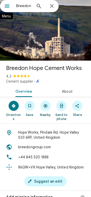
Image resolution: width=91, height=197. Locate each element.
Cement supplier (19, 81)
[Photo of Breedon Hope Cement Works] (45, 30)
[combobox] (24, 6)
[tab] (23, 91)
